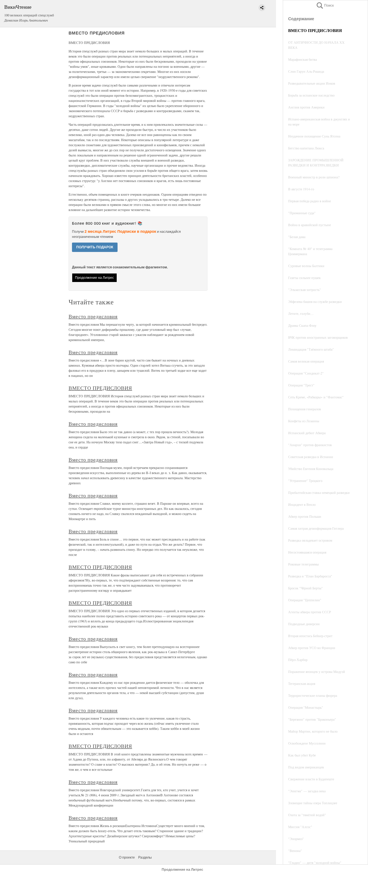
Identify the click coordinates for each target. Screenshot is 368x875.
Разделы (145, 857)
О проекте (127, 857)
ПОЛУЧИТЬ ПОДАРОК (94, 247)
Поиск (324, 5)
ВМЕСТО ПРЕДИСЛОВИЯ (100, 388)
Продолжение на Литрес (94, 277)
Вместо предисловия (93, 316)
